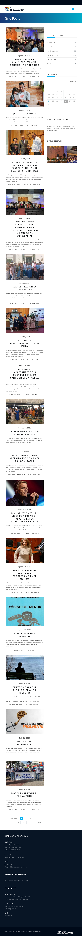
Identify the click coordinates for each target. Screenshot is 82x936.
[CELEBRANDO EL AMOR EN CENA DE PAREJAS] (25, 413)
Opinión (32, 650)
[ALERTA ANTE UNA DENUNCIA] (25, 613)
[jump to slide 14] (47, 161)
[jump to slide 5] (56, 160)
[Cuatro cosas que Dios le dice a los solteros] (25, 668)
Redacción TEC (17, 76)
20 (18, 822)
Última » (39, 822)
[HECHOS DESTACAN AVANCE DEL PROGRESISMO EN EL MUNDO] (25, 552)
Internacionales (32, 125)
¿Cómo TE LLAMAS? (24, 114)
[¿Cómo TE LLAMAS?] (25, 95)
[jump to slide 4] (54, 160)
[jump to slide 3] (52, 160)
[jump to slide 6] (58, 160)
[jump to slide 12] (71, 160)
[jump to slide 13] (74, 160)
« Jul (48, 108)
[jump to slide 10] (67, 160)
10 (13, 822)
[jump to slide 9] (65, 160)
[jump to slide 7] (61, 160)
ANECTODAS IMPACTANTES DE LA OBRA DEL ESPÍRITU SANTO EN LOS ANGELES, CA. (24, 375)
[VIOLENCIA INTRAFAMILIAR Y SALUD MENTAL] (25, 322)
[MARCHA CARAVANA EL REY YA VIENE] (25, 774)
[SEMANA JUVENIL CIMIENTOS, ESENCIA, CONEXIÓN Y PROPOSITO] (25, 40)
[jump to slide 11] (69, 160)
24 (49, 101)
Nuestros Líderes (51, 59)
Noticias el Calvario (32, 76)
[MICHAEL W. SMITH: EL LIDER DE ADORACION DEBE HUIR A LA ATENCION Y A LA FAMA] (25, 494)
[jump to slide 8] (63, 160)
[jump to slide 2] (49, 160)
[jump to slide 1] (47, 160)
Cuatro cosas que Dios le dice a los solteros (25, 690)
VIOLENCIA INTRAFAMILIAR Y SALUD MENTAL (24, 343)
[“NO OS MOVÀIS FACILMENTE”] (25, 723)
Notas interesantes (32, 394)
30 (23, 822)
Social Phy (49, 126)
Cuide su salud (51, 42)
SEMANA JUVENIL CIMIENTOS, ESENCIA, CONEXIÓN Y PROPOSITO (24, 62)
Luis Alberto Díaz (17, 184)
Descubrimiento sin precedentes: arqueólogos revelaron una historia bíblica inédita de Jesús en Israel (61, 128)
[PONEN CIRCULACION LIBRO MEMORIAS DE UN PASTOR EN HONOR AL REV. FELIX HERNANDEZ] (25, 144)
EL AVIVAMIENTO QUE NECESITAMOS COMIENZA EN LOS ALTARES (25, 458)
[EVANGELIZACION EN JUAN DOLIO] (25, 268)
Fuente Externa (18, 125)
